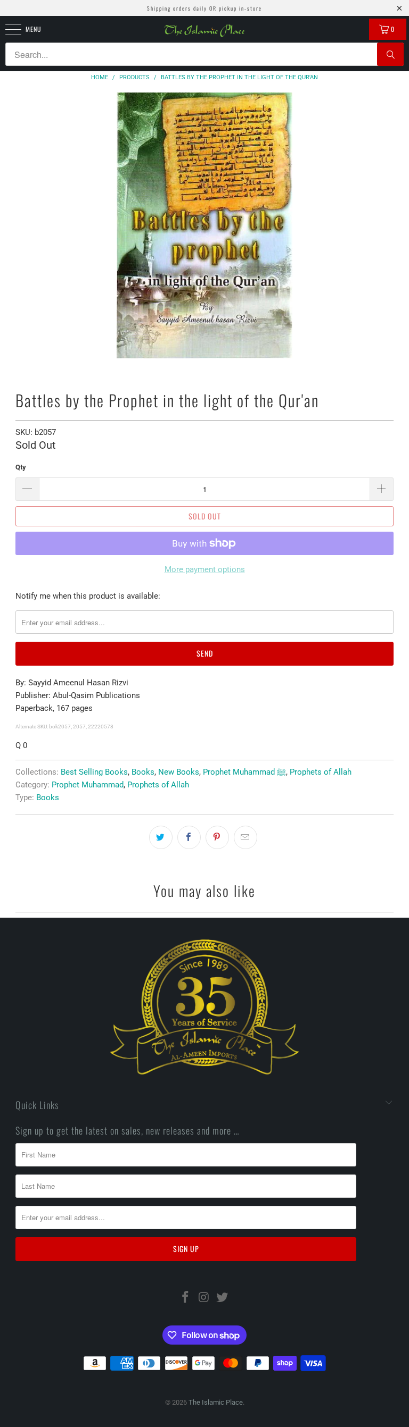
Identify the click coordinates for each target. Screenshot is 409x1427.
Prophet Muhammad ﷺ (244, 772)
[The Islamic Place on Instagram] (204, 1298)
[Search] (390, 54)
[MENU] (7, 29)
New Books (178, 772)
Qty (20, 467)
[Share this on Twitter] (161, 837)
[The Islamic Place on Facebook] (185, 1298)
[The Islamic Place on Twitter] (223, 1298)
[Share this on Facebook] (189, 837)
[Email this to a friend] (245, 837)
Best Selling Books (94, 772)
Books (143, 772)
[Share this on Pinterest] (217, 837)
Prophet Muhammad (88, 785)
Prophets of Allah (320, 772)
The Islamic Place (216, 1402)
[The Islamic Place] (204, 31)
